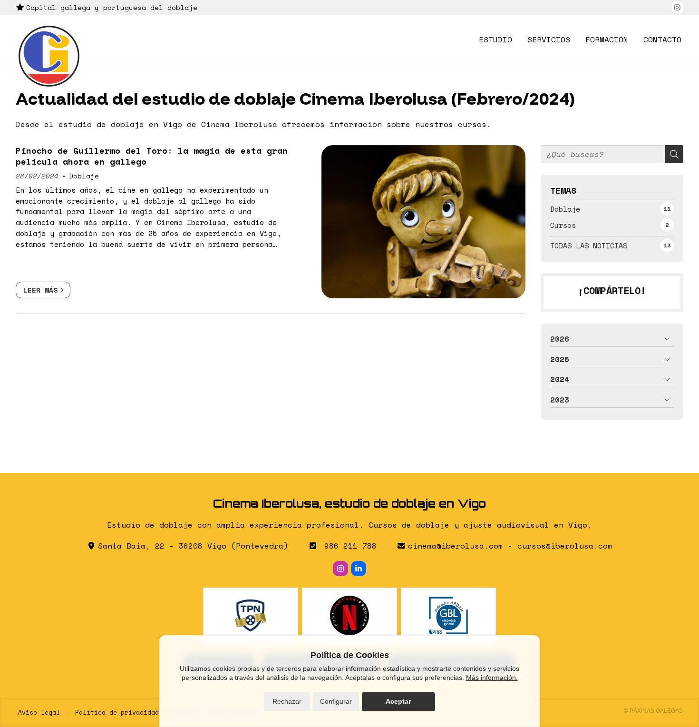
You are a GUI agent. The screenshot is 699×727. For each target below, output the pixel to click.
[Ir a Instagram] (677, 7)
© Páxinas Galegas (653, 710)
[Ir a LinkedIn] (358, 568)
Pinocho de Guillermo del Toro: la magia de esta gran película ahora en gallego (152, 156)
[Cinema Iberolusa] (49, 56)
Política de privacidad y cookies (136, 712)
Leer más (40, 290)
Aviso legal (39, 712)
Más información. (492, 677)
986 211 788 (350, 545)
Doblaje (84, 176)
